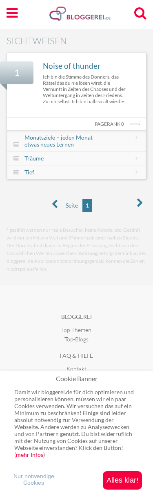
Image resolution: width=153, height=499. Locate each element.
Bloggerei (76, 316)
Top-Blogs (76, 339)
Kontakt (76, 368)
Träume (34, 158)
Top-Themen (76, 329)
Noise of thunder (72, 65)
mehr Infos (29, 454)
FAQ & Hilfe (76, 355)
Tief (29, 172)
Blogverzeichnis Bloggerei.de (93, 17)
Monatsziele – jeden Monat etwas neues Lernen (58, 141)
